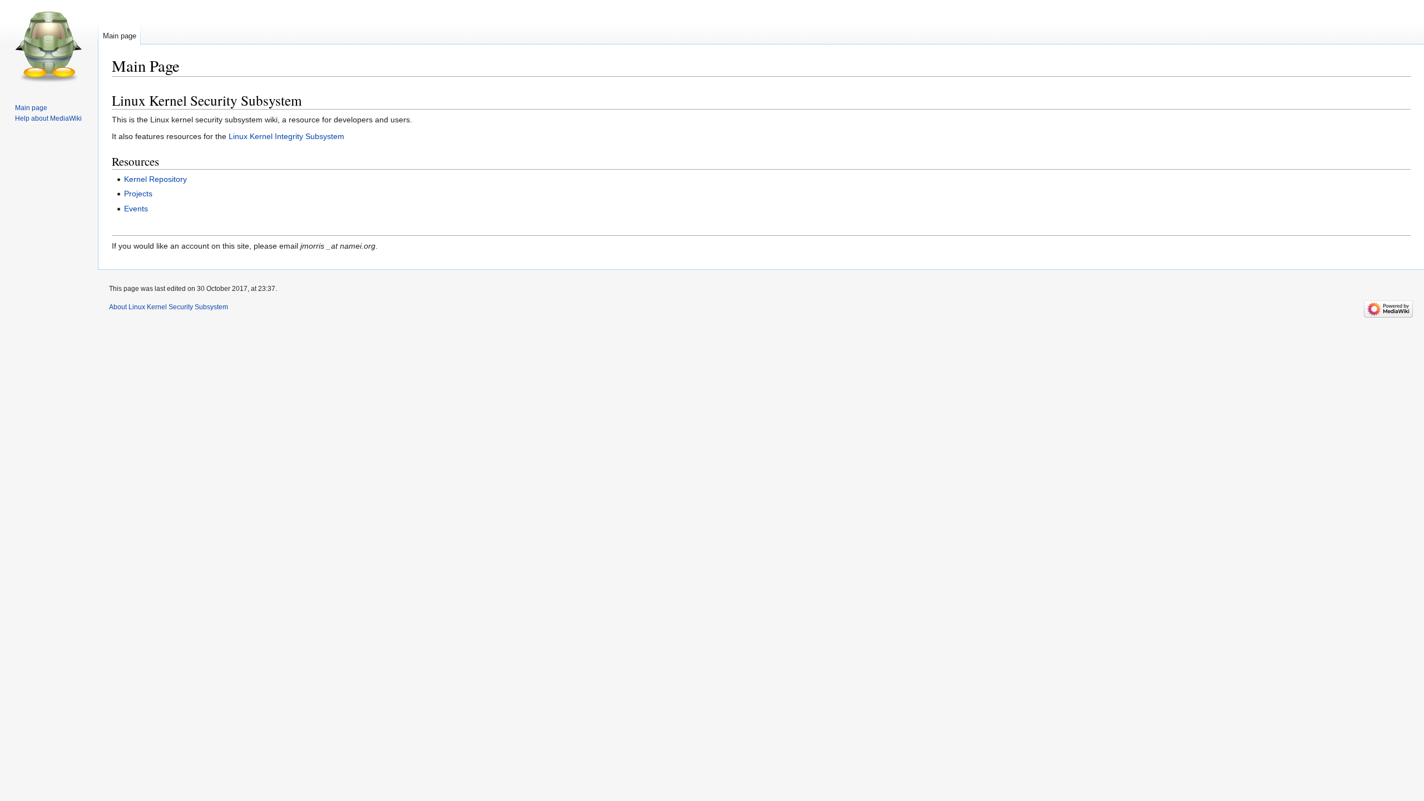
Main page (119, 36)
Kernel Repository (155, 179)
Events (136, 208)
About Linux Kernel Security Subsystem (168, 307)
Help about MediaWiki (48, 118)
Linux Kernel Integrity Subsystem (286, 136)
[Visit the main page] (48, 44)
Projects (138, 193)
